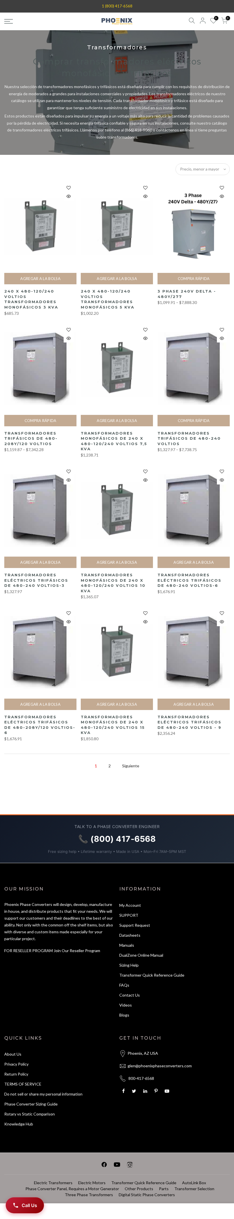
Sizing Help (129, 965)
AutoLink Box (194, 1182)
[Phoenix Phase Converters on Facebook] (104, 1165)
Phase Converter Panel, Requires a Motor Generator (72, 1188)
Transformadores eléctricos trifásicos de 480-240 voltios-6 (189, 580)
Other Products (139, 1188)
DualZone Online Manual (141, 955)
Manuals (126, 945)
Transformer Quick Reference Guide (151, 975)
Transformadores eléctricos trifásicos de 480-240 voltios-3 (36, 580)
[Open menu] (40, 21)
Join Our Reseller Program (77, 950)
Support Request (134, 925)
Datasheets (129, 935)
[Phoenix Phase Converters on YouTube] (117, 1165)
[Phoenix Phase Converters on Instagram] (130, 1165)
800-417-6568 (141, 1078)
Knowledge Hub (18, 1123)
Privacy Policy (16, 1064)
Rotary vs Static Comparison (29, 1113)
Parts (164, 1188)
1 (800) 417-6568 (117, 6)
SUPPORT (128, 915)
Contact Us (129, 995)
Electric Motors (92, 1182)
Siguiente (130, 765)
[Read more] (69, 188)
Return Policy (16, 1074)
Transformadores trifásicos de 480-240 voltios (189, 438)
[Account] (202, 21)
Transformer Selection (194, 1188)
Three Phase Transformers (89, 1194)
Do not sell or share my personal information (43, 1094)
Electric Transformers (53, 1182)
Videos (125, 1005)
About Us (12, 1054)
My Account (130, 905)
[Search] (191, 21)
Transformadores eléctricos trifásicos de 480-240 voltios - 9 (189, 722)
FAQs (124, 985)
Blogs (124, 1015)
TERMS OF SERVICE (22, 1084)
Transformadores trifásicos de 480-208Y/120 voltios (31, 438)
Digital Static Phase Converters (147, 1194)
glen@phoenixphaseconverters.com (160, 1065)
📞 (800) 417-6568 (117, 839)
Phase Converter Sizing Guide (31, 1104)
